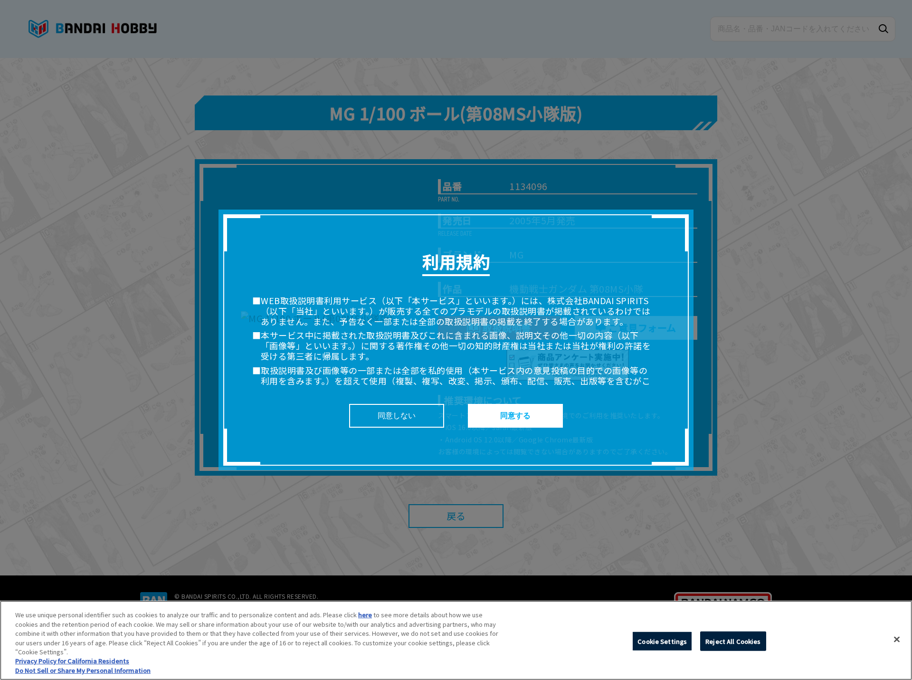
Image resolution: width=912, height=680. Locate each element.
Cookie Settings (662, 640)
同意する (515, 416)
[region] (456, 640)
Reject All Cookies (732, 640)
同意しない (397, 416)
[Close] (896, 639)
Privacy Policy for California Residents (72, 661)
